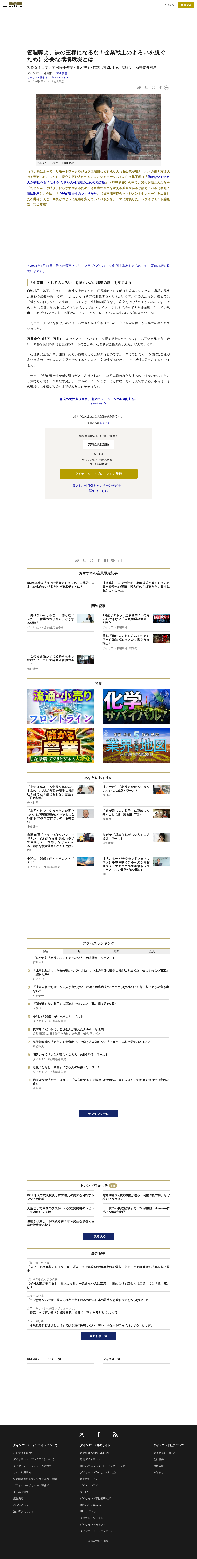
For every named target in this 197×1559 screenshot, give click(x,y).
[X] (82, 1435)
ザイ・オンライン (90, 1485)
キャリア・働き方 (37, 77)
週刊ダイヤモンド (90, 1459)
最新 (45, 951)
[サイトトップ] (15, 4)
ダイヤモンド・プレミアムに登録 (98, 473)
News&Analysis (60, 77)
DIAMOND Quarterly (92, 1505)
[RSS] (115, 1435)
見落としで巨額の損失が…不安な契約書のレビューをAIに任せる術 (60, 1210)
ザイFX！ (85, 1492)
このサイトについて (24, 1452)
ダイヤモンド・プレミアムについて (33, 1459)
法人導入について (23, 1511)
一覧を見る (98, 1236)
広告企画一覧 (111, 1359)
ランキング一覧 (98, 1114)
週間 (116, 951)
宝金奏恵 (61, 73)
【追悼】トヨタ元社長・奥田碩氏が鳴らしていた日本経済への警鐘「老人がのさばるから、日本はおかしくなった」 (136, 586)
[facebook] (98, 1435)
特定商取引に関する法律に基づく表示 (35, 1479)
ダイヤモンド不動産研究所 (95, 1498)
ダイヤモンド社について (169, 1445)
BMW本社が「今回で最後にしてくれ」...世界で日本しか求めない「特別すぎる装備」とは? (60, 585)
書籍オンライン (89, 1479)
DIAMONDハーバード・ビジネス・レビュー (105, 1465)
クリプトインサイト (91, 1518)
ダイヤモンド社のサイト (95, 1445)
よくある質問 (21, 1492)
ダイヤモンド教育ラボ (93, 1524)
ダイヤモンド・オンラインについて (35, 1445)
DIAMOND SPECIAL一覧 (44, 1359)
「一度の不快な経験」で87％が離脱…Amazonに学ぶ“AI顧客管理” (136, 1210)
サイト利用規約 (22, 1472)
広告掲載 (18, 1498)
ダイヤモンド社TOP (165, 1452)
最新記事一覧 (98, 1336)
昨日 (81, 951)
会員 (152, 951)
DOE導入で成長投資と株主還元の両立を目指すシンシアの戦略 (60, 1197)
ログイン (169, 5)
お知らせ (159, 1472)
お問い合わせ (21, 1505)
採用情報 (159, 1465)
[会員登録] (186, 5)
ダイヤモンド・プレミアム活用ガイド (35, 1465)
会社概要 (159, 1459)
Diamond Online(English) (94, 1452)
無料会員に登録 (98, 444)
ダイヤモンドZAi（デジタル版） (98, 1472)
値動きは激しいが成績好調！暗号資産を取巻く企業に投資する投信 (60, 1223)
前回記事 (33, 193)
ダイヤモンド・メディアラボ (96, 1531)
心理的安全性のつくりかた (78, 193)
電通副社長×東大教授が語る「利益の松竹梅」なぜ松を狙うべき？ (136, 1197)
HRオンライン (88, 1511)
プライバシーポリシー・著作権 (31, 1485)
